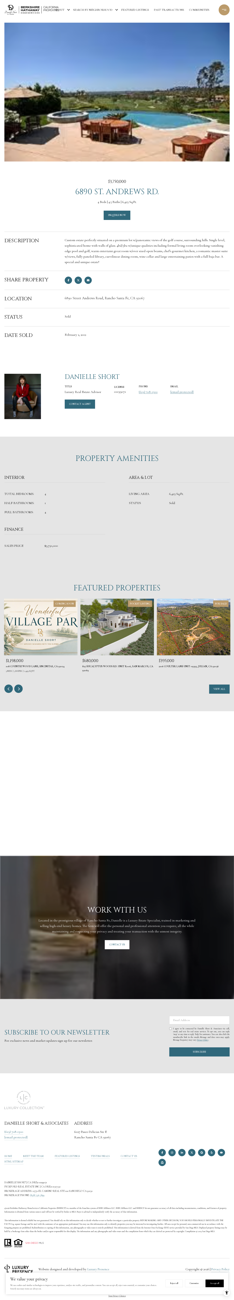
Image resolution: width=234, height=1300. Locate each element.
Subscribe (199, 1051)
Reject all (174, 1283)
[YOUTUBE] (221, 1152)
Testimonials (100, 1156)
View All (219, 689)
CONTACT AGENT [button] (80, 404)
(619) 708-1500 (148, 392)
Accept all (214, 1283)
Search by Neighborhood (92, 10)
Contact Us (129, 1156)
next (18, 689)
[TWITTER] (191, 1152)
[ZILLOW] (162, 1162)
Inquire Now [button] (117, 215)
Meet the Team (33, 1156)
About (59, 10)
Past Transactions (169, 10)
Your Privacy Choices (117, 1296)
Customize (194, 1283)
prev (8, 689)
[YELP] (211, 1152)
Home (8, 1156)
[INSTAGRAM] (172, 1152)
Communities (199, 10)
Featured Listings (135, 10)
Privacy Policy (202, 1040)
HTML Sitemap (13, 1161)
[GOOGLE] (201, 1152)
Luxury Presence (98, 1269)
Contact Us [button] (117, 944)
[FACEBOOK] (162, 1152)
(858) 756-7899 (37, 1195)
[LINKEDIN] (182, 1152)
